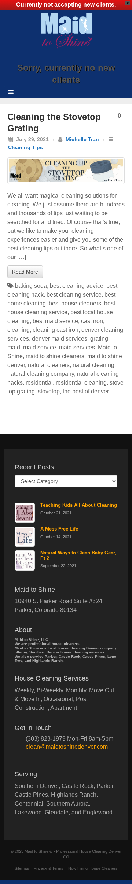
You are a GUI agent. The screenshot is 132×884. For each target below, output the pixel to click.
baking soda (31, 286)
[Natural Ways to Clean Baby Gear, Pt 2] (25, 560)
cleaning (18, 330)
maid (13, 347)
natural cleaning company (40, 374)
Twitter (80, 57)
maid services (77, 347)
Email (41, 57)
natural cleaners (49, 365)
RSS (90, 57)
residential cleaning (81, 382)
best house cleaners (75, 303)
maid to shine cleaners (55, 356)
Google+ (61, 57)
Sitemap (22, 868)
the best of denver (86, 391)
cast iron (92, 321)
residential (39, 382)
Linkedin (71, 57)
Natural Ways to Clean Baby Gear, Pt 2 (78, 555)
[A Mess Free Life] (25, 537)
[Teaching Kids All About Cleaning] (25, 513)
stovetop (49, 391)
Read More (25, 272)
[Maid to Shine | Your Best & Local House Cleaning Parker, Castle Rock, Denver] (66, 30)
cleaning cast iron (55, 330)
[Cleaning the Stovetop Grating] (66, 170)
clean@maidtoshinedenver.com (67, 747)
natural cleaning (93, 365)
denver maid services (59, 338)
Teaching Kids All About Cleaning (78, 505)
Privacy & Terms (48, 868)
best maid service (55, 321)
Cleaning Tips (25, 147)
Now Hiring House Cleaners (93, 868)
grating (99, 338)
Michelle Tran (82, 139)
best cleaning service (74, 294)
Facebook (51, 57)
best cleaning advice (76, 286)
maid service (39, 347)
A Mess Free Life (59, 529)
